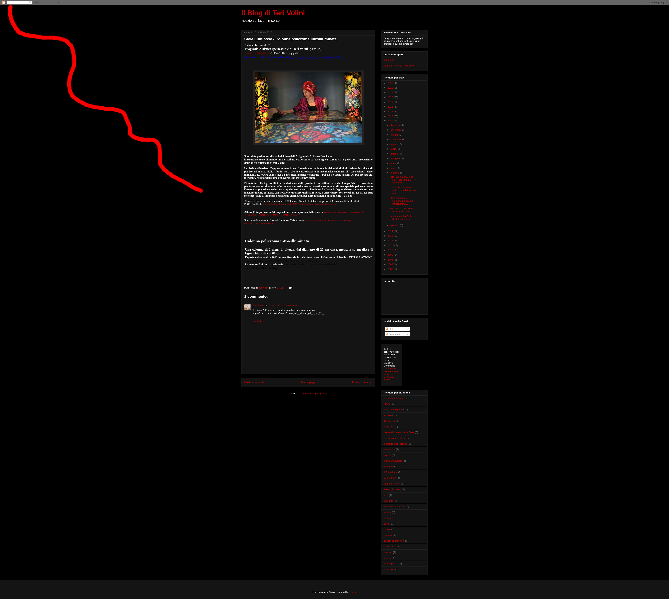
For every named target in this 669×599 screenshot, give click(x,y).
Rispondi (257, 321)
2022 (390, 87)
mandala (388, 500)
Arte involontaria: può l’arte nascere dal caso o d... (401, 179)
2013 (390, 235)
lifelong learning (392, 489)
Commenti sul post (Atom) (314, 393)
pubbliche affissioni (394, 540)
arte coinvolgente (393, 409)
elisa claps (389, 449)
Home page (308, 382)
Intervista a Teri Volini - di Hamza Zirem (402, 217)
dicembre (395, 125)
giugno (394, 153)
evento (387, 455)
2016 (390, 116)
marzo (394, 168)
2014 (390, 231)
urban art (389, 569)
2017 (390, 111)
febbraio (395, 172)
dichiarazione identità (395, 443)
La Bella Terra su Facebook (399, 65)
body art (388, 426)
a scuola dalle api (393, 398)
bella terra (389, 420)
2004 (390, 264)
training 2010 (391, 563)
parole (387, 529)
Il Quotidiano (391, 472)
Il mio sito (389, 59)
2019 (390, 102)
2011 (390, 245)
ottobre (394, 134)
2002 (390, 269)
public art (389, 546)
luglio (393, 148)
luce (386, 495)
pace (386, 523)
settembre (396, 139)
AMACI (387, 403)
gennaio (395, 225)
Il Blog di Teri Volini (273, 13)
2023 (390, 83)
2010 (390, 250)
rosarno (388, 552)
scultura (388, 558)
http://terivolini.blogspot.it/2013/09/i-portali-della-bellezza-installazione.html (300, 204)
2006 (390, 259)
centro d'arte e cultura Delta (399, 432)
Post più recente (254, 382)
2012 (390, 240)
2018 (390, 106)
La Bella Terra (391, 483)
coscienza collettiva (394, 438)
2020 (390, 97)
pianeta (388, 535)
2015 (390, 121)
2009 (390, 254)
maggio (394, 158)
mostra (387, 512)
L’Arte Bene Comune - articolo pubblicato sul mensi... (403, 190)
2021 (390, 92)
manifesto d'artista (394, 506)
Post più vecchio (362, 382)
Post (390, 328)
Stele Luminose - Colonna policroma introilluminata (401, 200)
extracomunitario (393, 460)
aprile (393, 163)
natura (387, 518)
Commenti (394, 334)
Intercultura (390, 477)
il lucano (388, 466)
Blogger (353, 592)
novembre (396, 129)
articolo (388, 415)
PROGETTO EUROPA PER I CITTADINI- (402, 210)
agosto (394, 144)
